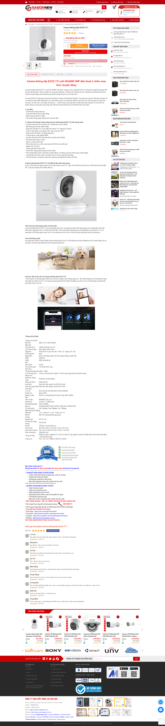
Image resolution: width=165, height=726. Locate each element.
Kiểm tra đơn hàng (118, 2)
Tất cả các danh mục (62, 7)
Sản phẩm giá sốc (118, 20)
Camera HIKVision (54, 714)
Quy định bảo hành (31, 679)
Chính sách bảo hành (57, 686)
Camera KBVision (30, 717)
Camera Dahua (65, 714)
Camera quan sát (41, 714)
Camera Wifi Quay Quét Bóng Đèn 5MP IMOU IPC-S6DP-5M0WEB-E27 (129, 123)
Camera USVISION (43, 717)
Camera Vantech (55, 717)
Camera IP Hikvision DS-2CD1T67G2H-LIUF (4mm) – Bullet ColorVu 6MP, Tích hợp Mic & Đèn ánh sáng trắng (34, 635)
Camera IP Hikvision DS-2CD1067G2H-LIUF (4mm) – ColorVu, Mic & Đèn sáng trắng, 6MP (92, 635)
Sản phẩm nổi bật (64, 20)
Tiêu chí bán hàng (31, 675)
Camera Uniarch (31, 719)
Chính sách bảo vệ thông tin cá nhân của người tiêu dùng (35, 686)
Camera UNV (69, 717)
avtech (44, 719)
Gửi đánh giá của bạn (53, 530)
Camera (39, 719)
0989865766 (71, 63)
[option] (42, 43)
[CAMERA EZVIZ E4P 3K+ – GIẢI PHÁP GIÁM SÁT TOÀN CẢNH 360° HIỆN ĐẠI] (115, 193)
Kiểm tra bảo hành (102, 2)
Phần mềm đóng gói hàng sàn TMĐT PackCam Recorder (129, 100)
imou (63, 719)
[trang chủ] (26, 24)
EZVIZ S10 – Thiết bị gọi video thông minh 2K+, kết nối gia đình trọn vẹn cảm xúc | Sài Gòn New (129, 201)
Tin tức (38, 2)
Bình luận (60, 74)
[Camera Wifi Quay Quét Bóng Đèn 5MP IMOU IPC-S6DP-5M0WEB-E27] (115, 125)
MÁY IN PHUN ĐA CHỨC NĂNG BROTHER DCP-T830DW (128, 109)
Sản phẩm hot (81, 20)
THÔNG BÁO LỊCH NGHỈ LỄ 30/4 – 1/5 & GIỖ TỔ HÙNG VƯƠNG (129, 164)
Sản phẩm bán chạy (99, 20)
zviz (54, 719)
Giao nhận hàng (56, 679)
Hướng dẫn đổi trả (56, 682)
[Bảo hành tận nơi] (84, 12)
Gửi (136, 659)
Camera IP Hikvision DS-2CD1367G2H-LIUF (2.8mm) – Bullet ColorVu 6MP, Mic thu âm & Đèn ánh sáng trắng (53, 635)
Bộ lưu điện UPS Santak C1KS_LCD (129, 81)
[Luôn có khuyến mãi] (57, 12)
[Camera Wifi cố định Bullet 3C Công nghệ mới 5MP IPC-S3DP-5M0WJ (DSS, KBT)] (115, 152)
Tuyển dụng (45, 2)
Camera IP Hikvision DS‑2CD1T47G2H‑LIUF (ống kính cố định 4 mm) (130, 635)
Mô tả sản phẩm (32, 74)
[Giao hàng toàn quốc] (70, 12)
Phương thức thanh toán (58, 672)
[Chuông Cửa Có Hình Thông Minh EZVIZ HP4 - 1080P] (115, 134)
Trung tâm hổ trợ (56, 669)
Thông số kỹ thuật (47, 74)
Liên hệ (53, 2)
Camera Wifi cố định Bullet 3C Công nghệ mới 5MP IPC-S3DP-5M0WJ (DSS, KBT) (129, 151)
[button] (79, 46)
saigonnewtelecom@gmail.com (38, 710)
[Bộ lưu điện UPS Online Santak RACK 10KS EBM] (115, 93)
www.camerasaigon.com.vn (43, 712)
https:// (33, 712)
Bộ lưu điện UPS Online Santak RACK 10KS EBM (128, 91)
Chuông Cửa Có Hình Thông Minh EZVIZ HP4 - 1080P (129, 132)
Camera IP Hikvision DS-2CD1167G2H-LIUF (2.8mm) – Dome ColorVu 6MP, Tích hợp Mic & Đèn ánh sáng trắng (72, 635)
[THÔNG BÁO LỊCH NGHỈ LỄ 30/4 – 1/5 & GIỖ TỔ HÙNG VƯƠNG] (115, 166)
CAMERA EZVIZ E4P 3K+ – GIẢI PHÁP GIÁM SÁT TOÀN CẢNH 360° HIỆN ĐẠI (129, 192)
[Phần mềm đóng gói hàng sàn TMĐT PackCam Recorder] (115, 102)
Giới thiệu (32, 2)
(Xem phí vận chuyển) (127, 39)
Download (60, 2)
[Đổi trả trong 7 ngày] (98, 12)
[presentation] (23, 629)
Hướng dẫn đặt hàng (57, 675)
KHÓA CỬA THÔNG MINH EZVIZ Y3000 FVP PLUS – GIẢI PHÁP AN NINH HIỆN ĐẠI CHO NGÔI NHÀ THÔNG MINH (129, 184)
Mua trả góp (135, 20)
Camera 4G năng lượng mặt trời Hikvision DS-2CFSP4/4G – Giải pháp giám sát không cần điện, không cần (128, 175)
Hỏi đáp (69, 74)
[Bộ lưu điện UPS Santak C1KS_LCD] (115, 84)
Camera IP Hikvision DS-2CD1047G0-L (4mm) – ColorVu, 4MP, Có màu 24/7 (111, 635)
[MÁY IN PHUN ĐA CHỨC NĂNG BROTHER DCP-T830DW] (115, 111)
